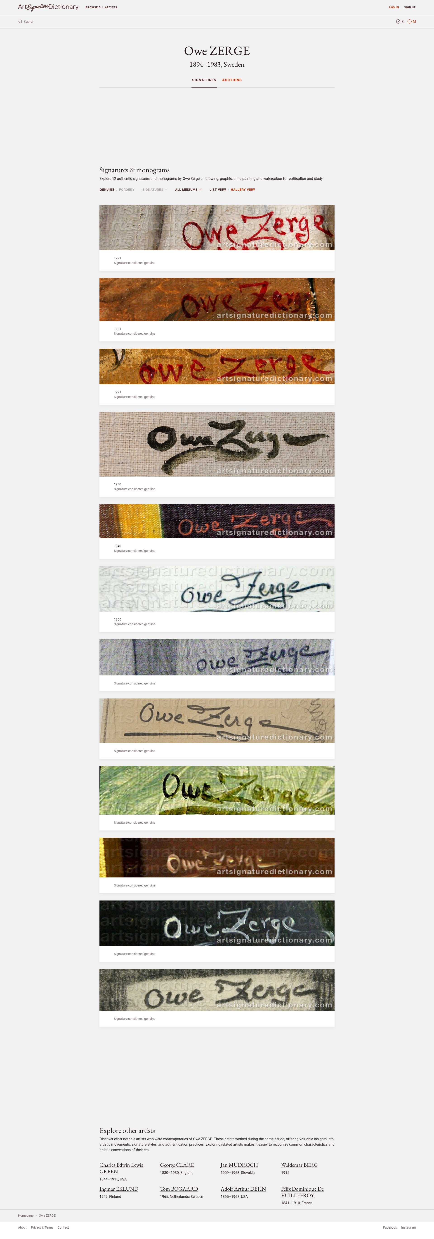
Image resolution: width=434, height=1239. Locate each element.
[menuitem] (204, 80)
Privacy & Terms (42, 1227)
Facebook (390, 1227)
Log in (394, 7)
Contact (63, 1227)
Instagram (408, 1227)
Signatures (204, 80)
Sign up (410, 7)
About (22, 1227)
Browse (101, 7)
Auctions (232, 80)
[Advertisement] (217, 123)
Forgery (127, 189)
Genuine (107, 189)
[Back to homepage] (48, 7)
